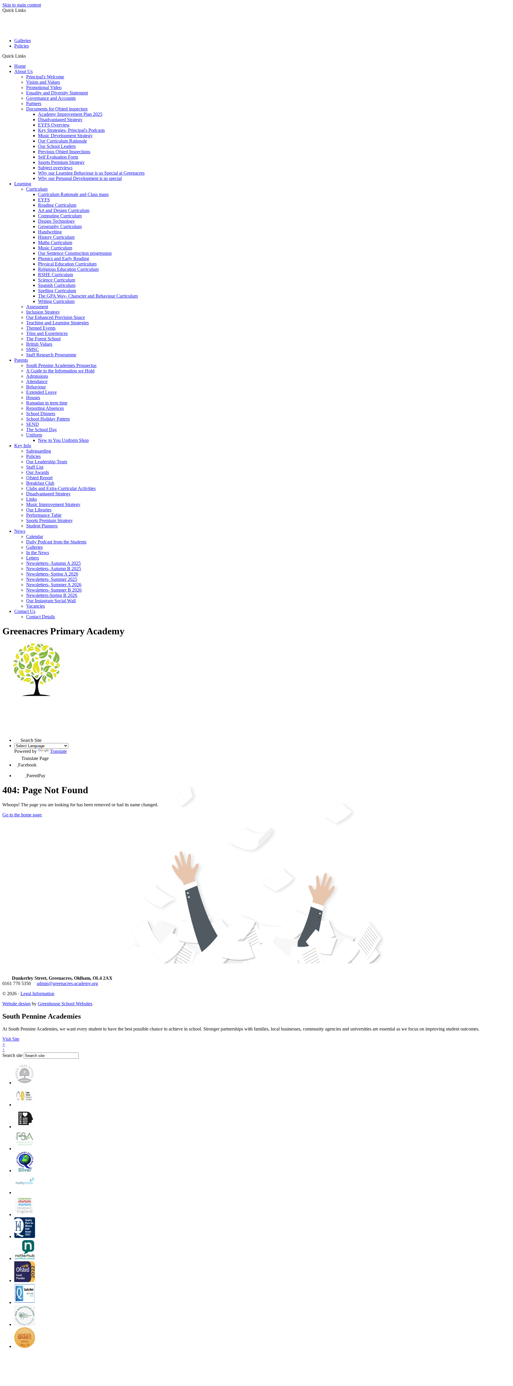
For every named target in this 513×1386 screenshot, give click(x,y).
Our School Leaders (57, 146)
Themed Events (41, 328)
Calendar (34, 536)
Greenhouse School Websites (65, 1003)
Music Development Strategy (65, 135)
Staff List (34, 467)
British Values (39, 344)
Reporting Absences (45, 408)
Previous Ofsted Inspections (64, 151)
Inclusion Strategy (43, 312)
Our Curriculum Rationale (62, 140)
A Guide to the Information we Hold (60, 370)
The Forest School (43, 338)
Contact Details (40, 616)
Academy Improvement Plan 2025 (70, 114)
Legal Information (37, 993)
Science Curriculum (56, 279)
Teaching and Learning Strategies (57, 322)
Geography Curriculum (60, 226)
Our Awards (37, 472)
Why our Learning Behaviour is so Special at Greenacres (91, 173)
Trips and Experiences (47, 333)
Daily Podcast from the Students (56, 541)
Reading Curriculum (57, 205)
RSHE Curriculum (55, 274)
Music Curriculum (55, 247)
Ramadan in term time (46, 402)
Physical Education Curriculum (67, 263)
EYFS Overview (54, 124)
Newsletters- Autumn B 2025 (53, 568)
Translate (58, 751)
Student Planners (42, 525)
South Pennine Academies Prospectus (61, 365)
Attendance (37, 381)
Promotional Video (43, 87)
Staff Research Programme (51, 354)
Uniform (34, 434)
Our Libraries (38, 509)
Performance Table (43, 515)
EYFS (44, 199)
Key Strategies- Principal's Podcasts (71, 130)
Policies (21, 45)
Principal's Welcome (45, 76)
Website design (16, 1003)
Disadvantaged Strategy (60, 119)
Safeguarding (38, 450)
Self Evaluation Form (58, 156)
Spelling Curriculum (57, 290)
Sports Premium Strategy (61, 162)
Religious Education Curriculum (68, 269)
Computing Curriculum (60, 215)
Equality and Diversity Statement (57, 92)
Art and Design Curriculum (63, 210)
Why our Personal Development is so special (80, 178)
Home (20, 66)
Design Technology (56, 221)
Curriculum (37, 189)
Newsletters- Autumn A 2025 (53, 563)
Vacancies (35, 606)
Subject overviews (55, 167)
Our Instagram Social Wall (51, 600)
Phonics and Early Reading (63, 258)
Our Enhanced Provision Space (55, 317)
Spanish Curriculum (56, 285)
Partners (33, 103)
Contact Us (24, 611)
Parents (21, 360)
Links (31, 499)
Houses (33, 397)
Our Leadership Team (46, 461)
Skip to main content (21, 4)
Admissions (37, 376)
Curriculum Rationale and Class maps (73, 194)
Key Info (22, 445)
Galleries (22, 40)
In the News (37, 552)
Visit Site (10, 1039)
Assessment (37, 306)
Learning (22, 183)
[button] (28, 56)
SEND (32, 424)
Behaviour (36, 386)
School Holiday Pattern (48, 418)
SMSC (32, 349)
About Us (23, 71)
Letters (32, 557)
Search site (12, 1055)
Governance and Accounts (51, 98)
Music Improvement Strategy (53, 504)
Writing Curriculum (56, 301)
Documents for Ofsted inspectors (57, 108)
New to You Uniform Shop (63, 440)
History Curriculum (56, 237)
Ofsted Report (39, 477)
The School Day (41, 429)
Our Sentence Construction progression (75, 253)
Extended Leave (41, 392)
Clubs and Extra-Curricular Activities (61, 488)
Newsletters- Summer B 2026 (54, 589)
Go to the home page (22, 814)
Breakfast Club (40, 483)
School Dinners (40, 413)
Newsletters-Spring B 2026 (51, 595)
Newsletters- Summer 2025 (51, 579)
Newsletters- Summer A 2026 (53, 584)
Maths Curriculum (55, 242)
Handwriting (50, 231)
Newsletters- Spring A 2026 (52, 573)
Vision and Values (43, 82)
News (19, 531)
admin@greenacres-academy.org (67, 983)
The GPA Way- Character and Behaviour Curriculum (88, 295)
